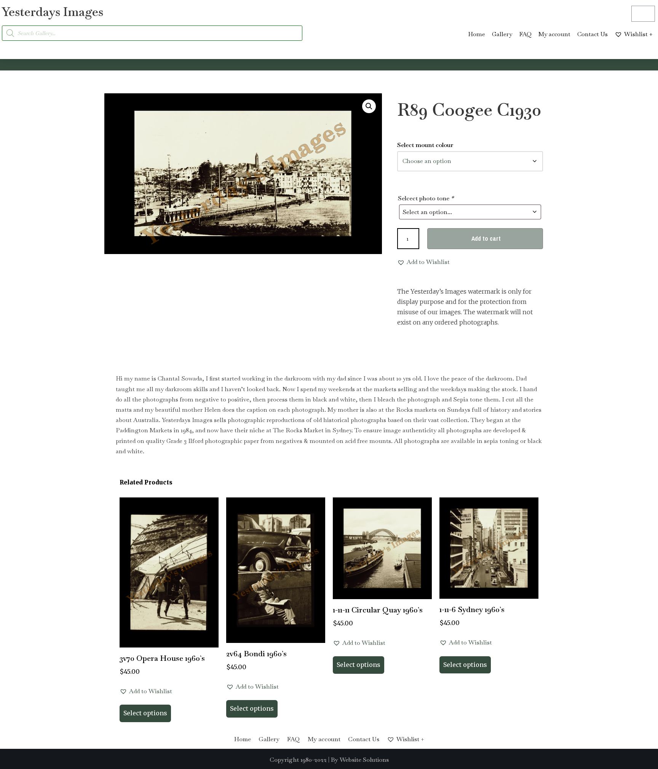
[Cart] (643, 14)
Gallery (502, 34)
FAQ (525, 34)
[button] (369, 106)
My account (554, 34)
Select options (145, 713)
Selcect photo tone (426, 198)
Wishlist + (638, 34)
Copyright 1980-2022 (298, 760)
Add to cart (486, 238)
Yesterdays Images (52, 11)
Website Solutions (364, 760)
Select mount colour (425, 145)
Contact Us (592, 34)
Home (476, 34)
